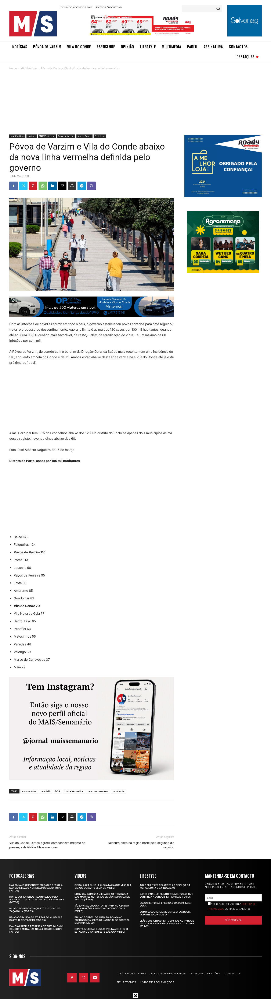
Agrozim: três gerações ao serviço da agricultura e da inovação (165, 886)
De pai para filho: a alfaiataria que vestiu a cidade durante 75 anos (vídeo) (103, 886)
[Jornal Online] (32, 23)
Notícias (31, 136)
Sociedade (99, 136)
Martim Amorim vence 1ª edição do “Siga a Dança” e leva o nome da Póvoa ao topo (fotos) (35, 888)
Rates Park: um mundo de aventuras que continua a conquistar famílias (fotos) (166, 895)
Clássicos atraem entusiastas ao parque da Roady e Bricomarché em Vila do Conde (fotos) (167, 923)
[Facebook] (13, 186)
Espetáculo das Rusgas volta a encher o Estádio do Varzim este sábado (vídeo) (101, 930)
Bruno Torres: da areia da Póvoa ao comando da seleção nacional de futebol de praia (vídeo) (102, 920)
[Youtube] (95, 977)
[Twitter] (23, 186)
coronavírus (29, 791)
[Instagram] (83, 977)
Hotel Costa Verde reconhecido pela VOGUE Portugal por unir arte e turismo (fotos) (36, 899)
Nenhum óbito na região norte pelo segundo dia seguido (141, 845)
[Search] (218, 8)
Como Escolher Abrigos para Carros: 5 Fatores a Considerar (165, 913)
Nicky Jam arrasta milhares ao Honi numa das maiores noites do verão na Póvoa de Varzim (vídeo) (102, 897)
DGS (57, 791)
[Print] (72, 186)
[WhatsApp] (43, 186)
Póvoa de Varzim (66, 136)
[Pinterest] (33, 186)
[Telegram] (81, 186)
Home (13, 68)
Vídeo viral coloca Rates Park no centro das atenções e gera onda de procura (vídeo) (102, 908)
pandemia (118, 791)
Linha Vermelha (74, 791)
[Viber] (91, 186)
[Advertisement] (135, 102)
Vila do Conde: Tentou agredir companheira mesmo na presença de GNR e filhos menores (47, 845)
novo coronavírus (98, 791)
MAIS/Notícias (29, 68)
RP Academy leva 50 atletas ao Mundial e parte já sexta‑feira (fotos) (35, 919)
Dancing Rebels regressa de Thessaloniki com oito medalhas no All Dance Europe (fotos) (36, 929)
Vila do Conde (84, 136)
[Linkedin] (52, 186)
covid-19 (45, 791)
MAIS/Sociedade (46, 136)
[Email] (62, 186)
